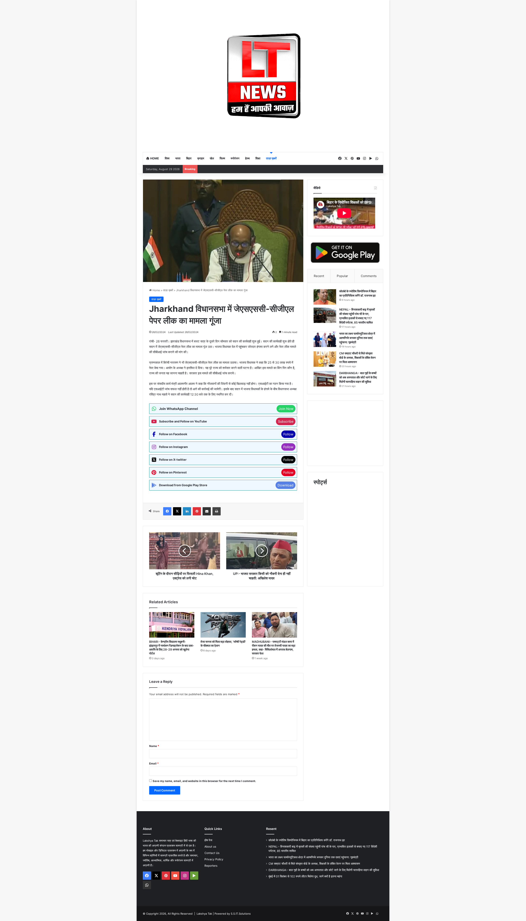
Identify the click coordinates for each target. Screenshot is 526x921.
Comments (369, 276)
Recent (319, 276)
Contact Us (211, 853)
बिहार (188, 158)
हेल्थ (247, 158)
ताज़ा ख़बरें (271, 158)
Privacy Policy (213, 859)
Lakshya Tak (204, 913)
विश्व (167, 158)
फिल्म (222, 158)
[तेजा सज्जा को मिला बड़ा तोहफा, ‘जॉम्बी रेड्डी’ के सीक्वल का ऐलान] (223, 625)
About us (210, 846)
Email (154, 763)
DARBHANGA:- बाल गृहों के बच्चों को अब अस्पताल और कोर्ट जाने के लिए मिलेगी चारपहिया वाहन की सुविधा (358, 377)
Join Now (286, 409)
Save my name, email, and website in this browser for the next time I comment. (204, 781)
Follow (288, 434)
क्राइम (200, 158)
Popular (342, 276)
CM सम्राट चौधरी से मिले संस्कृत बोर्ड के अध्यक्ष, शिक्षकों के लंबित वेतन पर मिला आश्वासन (357, 357)
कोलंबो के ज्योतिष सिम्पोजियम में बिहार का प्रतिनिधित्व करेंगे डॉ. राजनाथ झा (307, 840)
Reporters (210, 865)
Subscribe (285, 421)
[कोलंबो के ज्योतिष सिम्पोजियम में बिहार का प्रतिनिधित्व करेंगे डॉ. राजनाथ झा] (325, 297)
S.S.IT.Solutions (241, 913)
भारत (177, 158)
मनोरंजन (235, 158)
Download (285, 485)
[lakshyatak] (263, 76)
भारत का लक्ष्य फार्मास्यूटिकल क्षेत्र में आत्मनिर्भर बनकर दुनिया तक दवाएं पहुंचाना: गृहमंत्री (357, 338)
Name (154, 746)
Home (154, 158)
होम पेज (208, 840)
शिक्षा (257, 158)
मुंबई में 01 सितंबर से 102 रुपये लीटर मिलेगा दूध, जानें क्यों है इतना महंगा (305, 876)
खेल (212, 158)
